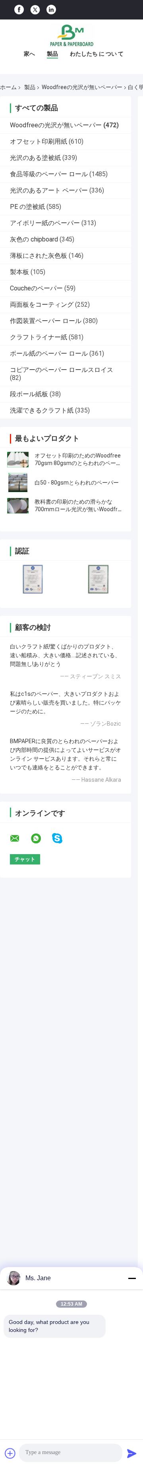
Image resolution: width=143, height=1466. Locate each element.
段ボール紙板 (29, 394)
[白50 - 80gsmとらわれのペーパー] (18, 482)
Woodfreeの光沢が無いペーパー (82, 87)
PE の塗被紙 (27, 206)
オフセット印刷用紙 (38, 141)
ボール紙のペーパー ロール (49, 353)
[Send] (132, 1453)
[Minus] (132, 1278)
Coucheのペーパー (36, 288)
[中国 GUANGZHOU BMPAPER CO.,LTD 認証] (33, 579)
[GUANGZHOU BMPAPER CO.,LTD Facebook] (19, 10)
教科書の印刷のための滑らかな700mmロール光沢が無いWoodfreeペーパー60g (79, 509)
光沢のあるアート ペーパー (49, 190)
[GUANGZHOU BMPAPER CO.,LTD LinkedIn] (51, 10)
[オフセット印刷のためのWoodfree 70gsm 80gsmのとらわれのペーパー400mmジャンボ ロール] (18, 459)
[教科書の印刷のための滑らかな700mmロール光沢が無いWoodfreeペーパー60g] (18, 505)
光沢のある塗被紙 (35, 158)
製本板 (19, 272)
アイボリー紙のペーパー (45, 223)
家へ (29, 54)
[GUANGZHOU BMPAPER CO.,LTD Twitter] (35, 10)
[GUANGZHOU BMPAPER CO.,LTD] (71, 35)
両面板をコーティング (41, 304)
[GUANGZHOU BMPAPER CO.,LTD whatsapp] (41, 838)
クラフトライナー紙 (38, 337)
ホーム (8, 87)
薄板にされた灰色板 (38, 255)
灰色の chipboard (34, 239)
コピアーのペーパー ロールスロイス (61, 370)
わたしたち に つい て (97, 54)
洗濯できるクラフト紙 (41, 410)
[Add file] (10, 1453)
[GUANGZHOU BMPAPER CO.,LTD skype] (62, 838)
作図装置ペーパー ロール (45, 321)
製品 (52, 54)
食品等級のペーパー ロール (49, 174)
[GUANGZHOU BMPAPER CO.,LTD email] (20, 838)
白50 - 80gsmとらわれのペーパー (77, 482)
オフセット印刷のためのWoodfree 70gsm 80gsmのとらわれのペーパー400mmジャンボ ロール (78, 463)
